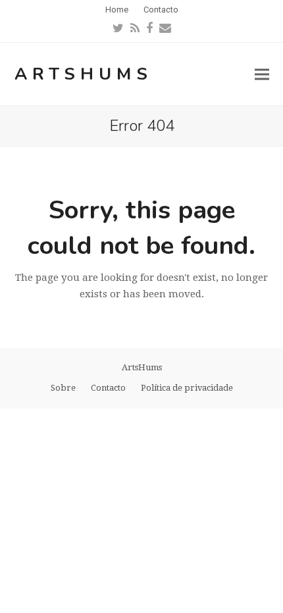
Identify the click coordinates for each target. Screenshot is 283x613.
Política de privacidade (187, 388)
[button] (262, 74)
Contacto (108, 388)
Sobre (63, 388)
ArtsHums (83, 74)
